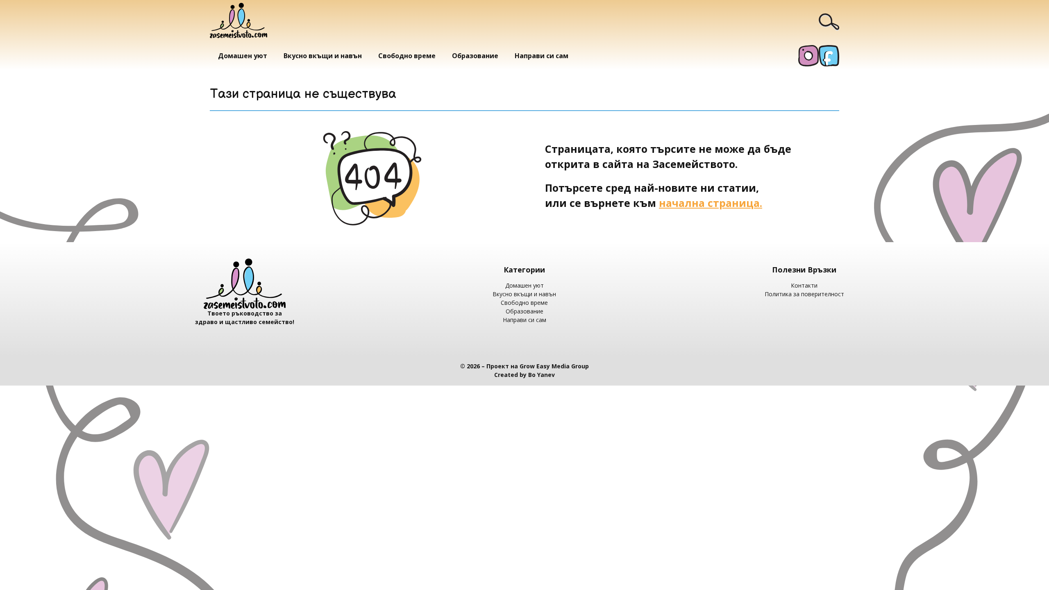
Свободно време (407, 55)
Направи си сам (541, 55)
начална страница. (710, 203)
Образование (475, 55)
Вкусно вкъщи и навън (323, 55)
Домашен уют (242, 55)
